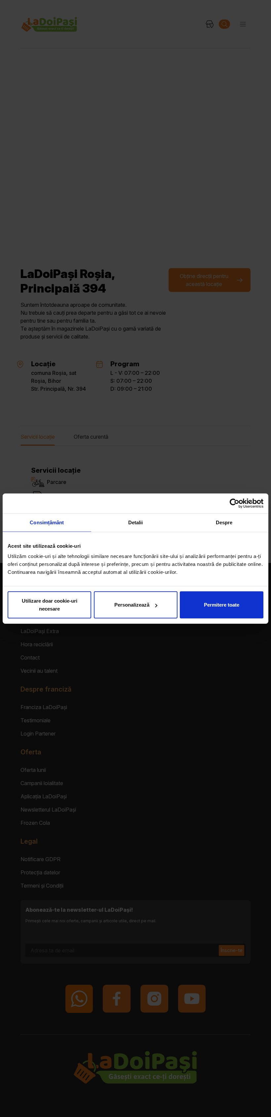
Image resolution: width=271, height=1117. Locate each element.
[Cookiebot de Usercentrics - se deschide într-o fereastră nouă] (234, 503)
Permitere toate (221, 605)
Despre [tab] (224, 522)
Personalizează (131, 605)
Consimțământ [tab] (47, 522)
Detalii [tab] (135, 522)
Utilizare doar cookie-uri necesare (49, 605)
